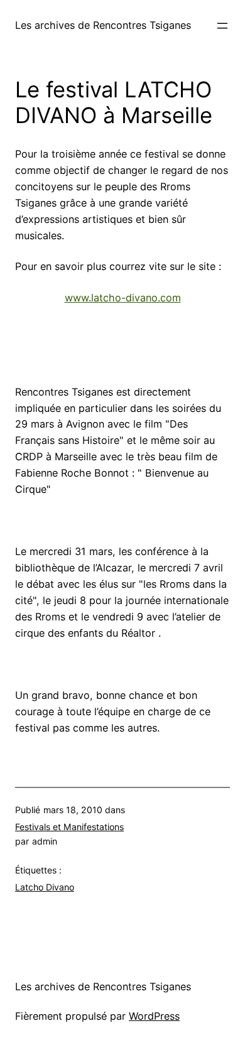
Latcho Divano (44, 887)
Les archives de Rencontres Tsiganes (103, 25)
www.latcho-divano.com (123, 297)
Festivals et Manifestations (69, 826)
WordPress (154, 1016)
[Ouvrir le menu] (222, 25)
